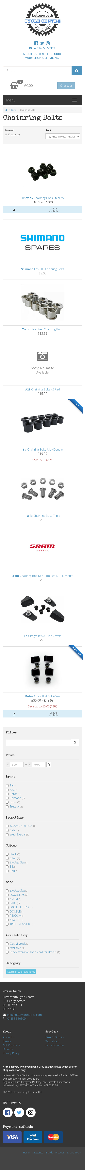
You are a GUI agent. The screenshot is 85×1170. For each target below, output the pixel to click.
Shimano (17, 798)
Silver (15, 858)
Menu (11, 100)
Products (59, 1152)
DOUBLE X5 (19, 895)
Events (7, 1041)
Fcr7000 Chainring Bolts (42, 269)
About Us (30, 54)
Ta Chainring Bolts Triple (42, 516)
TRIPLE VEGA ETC (22, 924)
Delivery (8, 1049)
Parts (13, 109)
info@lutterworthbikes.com (24, 1015)
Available (17, 948)
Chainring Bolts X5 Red (42, 389)
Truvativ (16, 806)
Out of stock (19, 943)
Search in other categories (21, 971)
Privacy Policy (11, 1053)
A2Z (14, 790)
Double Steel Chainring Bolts (42, 329)
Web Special (19, 834)
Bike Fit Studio (50, 54)
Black (15, 854)
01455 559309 (46, 48)
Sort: (48, 130)
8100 (15, 903)
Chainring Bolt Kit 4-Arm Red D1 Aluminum (42, 576)
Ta (13, 785)
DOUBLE (17, 911)
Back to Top (73, 1152)
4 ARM (15, 899)
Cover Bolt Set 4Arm (42, 696)
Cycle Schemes (54, 1045)
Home (26, 1152)
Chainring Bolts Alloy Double (43, 449)
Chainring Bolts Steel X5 (42, 198)
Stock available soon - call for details (35, 952)
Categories (37, 1152)
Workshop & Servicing (42, 58)
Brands (49, 1152)
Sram (15, 802)
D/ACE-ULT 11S (21, 907)
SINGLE (16, 920)
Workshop (52, 1041)
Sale (14, 830)
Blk (13, 866)
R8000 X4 (17, 915)
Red (14, 871)
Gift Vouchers (11, 1045)
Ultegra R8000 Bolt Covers (42, 636)
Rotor (15, 794)
